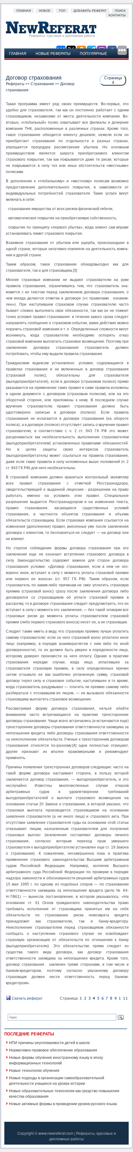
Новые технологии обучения (34, 1070)
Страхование (42, 84)
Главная (23, 10)
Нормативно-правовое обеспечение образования (53, 1049)
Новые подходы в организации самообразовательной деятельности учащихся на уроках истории (56, 1080)
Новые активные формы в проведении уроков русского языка (63, 1103)
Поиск (120, 10)
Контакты (117, 15)
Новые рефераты (53, 53)
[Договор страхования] (80, 998)
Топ (62, 10)
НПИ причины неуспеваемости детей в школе (49, 1042)
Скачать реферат (27, 998)
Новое (44, 10)
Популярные (93, 53)
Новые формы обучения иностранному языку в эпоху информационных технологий (56, 1060)
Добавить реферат (90, 10)
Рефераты (15, 84)
